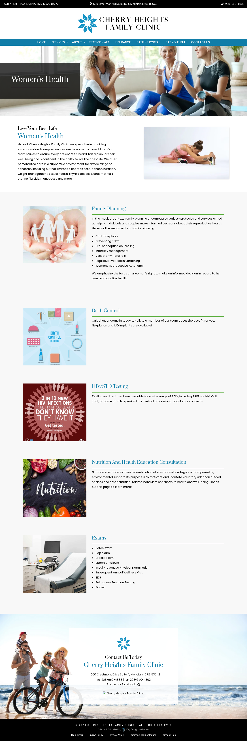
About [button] (77, 42)
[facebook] (138, 684)
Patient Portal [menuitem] (148, 42)
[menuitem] (59, 42)
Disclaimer (77, 734)
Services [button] (58, 42)
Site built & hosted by (123, 729)
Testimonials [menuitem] (99, 42)
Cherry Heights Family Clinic (111, 725)
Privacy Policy (116, 734)
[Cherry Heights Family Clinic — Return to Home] (123, 23)
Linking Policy (96, 734)
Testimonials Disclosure (143, 734)
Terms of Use (169, 734)
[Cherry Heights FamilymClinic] (123, 693)
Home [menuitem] (41, 42)
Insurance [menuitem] (123, 42)
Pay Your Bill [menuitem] (175, 42)
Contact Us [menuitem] (200, 42)
